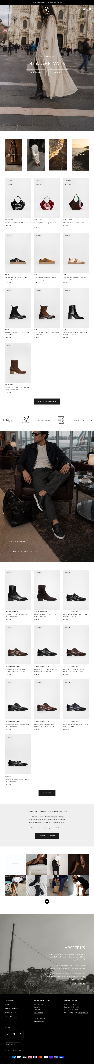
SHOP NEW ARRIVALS (47, 401)
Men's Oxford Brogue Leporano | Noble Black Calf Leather (45, 670)
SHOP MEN (58, 72)
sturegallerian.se (83, 1012)
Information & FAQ (11, 1012)
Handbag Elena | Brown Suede (73, 223)
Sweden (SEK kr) (10, 1044)
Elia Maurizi (9, 385)
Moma (7, 275)
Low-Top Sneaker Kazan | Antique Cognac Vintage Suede (45, 279)
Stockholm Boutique (11, 1008)
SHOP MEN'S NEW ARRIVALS (25, 551)
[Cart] (88, 9)
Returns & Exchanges (11, 1017)
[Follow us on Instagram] (14, 1034)
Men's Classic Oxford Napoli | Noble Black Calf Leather (17, 725)
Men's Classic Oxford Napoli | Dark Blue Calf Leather (75, 725)
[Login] (79, 9)
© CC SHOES (17, 1051)
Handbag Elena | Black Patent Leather (18, 223)
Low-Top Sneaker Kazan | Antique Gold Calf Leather (74, 279)
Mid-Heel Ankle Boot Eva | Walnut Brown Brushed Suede (17, 388)
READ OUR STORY (78, 984)
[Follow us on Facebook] (8, 1034)
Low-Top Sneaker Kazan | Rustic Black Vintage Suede (16, 279)
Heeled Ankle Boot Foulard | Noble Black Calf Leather (75, 333)
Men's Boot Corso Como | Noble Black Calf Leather (16, 615)
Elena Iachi (9, 220)
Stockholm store (47, 836)
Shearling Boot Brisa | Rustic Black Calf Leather (17, 333)
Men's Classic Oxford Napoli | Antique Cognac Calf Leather (44, 725)
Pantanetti (9, 776)
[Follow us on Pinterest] (20, 1034)
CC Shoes (66, 330)
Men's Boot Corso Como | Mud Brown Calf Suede (45, 615)
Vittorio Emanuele (12, 612)
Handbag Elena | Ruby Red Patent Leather (45, 224)
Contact (7, 1004)
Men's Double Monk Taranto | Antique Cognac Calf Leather (15, 670)
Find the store (38, 1012)
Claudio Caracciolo (71, 612)
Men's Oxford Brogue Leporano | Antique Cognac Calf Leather (74, 670)
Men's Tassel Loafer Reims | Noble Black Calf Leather (17, 780)
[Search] (10, 10)
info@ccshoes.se (39, 1021)
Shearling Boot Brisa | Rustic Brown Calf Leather (46, 333)
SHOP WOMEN (35, 72)
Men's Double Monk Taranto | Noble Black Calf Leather (76, 615)
